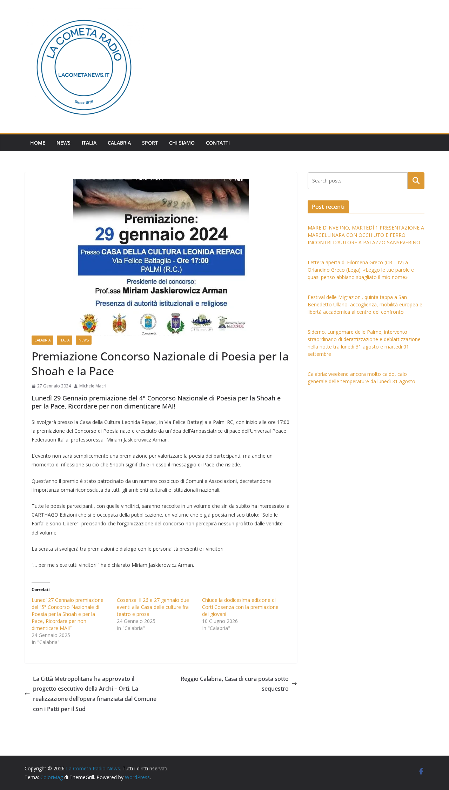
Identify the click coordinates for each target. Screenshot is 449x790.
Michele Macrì (92, 386)
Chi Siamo (182, 142)
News (63, 142)
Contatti (218, 142)
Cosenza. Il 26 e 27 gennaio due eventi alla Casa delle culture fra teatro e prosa (153, 607)
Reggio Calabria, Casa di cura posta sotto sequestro (235, 684)
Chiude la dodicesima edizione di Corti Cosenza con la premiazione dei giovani (240, 607)
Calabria (119, 142)
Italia (89, 142)
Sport (150, 142)
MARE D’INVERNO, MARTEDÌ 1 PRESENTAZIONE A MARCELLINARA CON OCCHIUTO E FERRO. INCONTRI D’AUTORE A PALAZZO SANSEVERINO (366, 235)
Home (37, 142)
